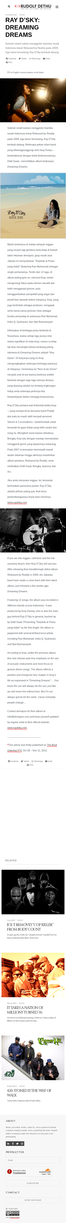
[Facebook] (12, 1143)
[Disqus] (33, 814)
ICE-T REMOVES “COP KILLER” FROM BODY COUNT (30, 927)
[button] (11, 59)
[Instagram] (22, 1143)
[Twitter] (17, 1143)
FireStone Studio (14, 1217)
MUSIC (22, 15)
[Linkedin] (8, 1143)
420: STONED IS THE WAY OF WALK (29, 1093)
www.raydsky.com (17, 502)
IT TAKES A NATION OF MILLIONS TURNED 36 (25, 1010)
